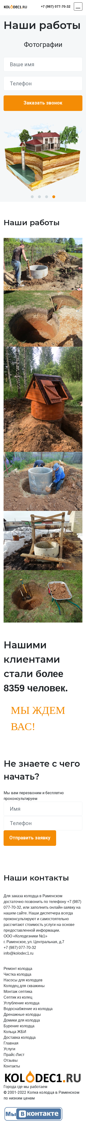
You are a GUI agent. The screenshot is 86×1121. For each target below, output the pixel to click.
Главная (11, 1043)
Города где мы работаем (25, 1087)
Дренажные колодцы (22, 1014)
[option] (43, 157)
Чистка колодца (17, 974)
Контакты (12, 1066)
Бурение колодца (19, 1026)
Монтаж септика (18, 992)
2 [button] (39, 196)
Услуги (9, 1049)
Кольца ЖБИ (15, 1032)
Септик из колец (18, 997)
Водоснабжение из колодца (28, 1009)
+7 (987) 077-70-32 (55, 6)
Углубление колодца (21, 1003)
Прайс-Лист (14, 1055)
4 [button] (53, 196)
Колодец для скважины (24, 986)
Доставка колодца (20, 1037)
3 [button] (46, 196)
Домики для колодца (22, 1020)
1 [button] (32, 196)
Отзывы (11, 1060)
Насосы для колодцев (23, 980)
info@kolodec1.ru (18, 953)
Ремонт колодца (18, 969)
